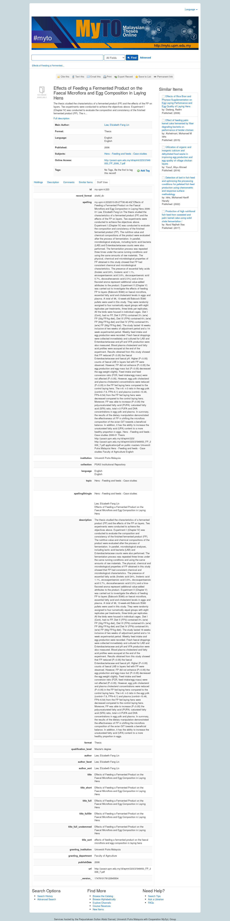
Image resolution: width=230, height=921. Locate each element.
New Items (98, 909)
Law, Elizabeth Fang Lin (116, 124)
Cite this (65, 76)
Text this (79, 76)
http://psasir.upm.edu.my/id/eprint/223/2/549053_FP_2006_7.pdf (127, 161)
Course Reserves (102, 906)
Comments (69, 182)
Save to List (145, 76)
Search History (45, 896)
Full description (61, 118)
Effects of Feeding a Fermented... (48, 65)
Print (109, 76)
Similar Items (86, 182)
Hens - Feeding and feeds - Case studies (125, 153)
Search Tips (154, 896)
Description (53, 182)
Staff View (102, 182)
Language (190, 9)
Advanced (145, 57)
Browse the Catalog (103, 896)
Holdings (38, 182)
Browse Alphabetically (104, 899)
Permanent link (165, 76)
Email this (95, 76)
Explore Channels (102, 902)
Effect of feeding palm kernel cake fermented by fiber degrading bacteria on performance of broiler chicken (178, 125)
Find (133, 57)
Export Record (125, 76)
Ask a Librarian (156, 899)
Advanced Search (46, 899)
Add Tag (145, 170)
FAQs (151, 902)
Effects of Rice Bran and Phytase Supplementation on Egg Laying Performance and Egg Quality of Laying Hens (177, 101)
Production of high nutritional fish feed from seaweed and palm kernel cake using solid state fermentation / (178, 216)
